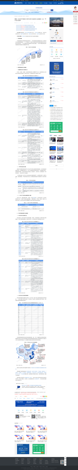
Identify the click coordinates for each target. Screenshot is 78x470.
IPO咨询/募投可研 (40, 372)
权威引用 (60, 135)
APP (65, 457)
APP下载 (55, 3)
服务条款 (43, 466)
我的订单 (59, 0)
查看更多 (56, 165)
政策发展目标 (28, 398)
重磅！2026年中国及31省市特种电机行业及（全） (19, 432)
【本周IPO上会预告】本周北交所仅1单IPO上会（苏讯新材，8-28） (59, 112)
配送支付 (28, 458)
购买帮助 (22, 458)
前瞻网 (15, 0)
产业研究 (36, 3)
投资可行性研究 (34, 371)
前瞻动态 (51, 135)
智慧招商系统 (29, 372)
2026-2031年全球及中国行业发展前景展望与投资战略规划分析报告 (26, 28)
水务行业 (32, 398)
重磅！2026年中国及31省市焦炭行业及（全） (19, 441)
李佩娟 (53, 87)
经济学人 (24, 16)
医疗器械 (32, 12)
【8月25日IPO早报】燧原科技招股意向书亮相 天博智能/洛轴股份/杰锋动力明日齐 (61, 110)
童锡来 (17, 22)
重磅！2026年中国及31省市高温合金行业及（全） (30, 441)
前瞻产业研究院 (20, 16)
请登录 (54, 0)
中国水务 (36, 32)
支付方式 (28, 460)
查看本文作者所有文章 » (53, 43)
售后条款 (34, 460)
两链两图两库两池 (36, 12)
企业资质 (22, 463)
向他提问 (53, 40)
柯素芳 (53, 92)
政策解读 (24, 398)
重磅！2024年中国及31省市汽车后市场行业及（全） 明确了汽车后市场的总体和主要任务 (30, 432)
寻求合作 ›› (45, 398)
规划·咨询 (41, 458)
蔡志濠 (53, 96)
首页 (26, 3)
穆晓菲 (53, 83)
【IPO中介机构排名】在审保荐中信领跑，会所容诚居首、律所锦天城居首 (60, 119)
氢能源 (29, 12)
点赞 (60, 38)
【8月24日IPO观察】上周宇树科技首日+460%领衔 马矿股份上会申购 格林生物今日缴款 (62, 107)
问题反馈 (47, 466)
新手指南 (16, 458)
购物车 (56, 0)
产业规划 (50, 3)
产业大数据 (46, 3)
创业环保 (38, 33)
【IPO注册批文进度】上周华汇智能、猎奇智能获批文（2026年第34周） (60, 113)
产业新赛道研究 (28, 371)
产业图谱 (19, 372)
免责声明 (40, 466)
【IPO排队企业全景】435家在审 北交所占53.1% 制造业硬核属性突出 (59, 116)
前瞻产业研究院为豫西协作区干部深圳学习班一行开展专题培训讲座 (60, 161)
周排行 (51, 105)
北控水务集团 (27, 32)
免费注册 (62, 0)
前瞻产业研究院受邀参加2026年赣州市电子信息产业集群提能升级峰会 (53, 152)
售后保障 (34, 458)
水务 (17, 398)
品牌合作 (37, 466)
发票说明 (28, 463)
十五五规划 (22, 373)
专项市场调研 (22, 0)
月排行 (55, 105)
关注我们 (65, 460)
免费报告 (41, 3)
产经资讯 (29, 3)
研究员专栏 (27, 16)
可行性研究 (18, 0)
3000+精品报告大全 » (50, 12)
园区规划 (43, 371)
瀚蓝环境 (22, 33)
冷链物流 (26, 12)
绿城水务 (30, 33)
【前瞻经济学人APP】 (28, 377)
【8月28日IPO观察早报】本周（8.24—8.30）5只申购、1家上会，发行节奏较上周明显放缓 (62, 118)
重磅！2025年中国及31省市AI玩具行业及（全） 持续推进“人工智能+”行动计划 (42, 441)
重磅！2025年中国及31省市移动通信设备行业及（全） (42, 432)
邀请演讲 (60, 40)
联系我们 (34, 466)
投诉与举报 (34, 463)
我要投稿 (25, 396)
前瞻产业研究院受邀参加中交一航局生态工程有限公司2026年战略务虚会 (60, 143)
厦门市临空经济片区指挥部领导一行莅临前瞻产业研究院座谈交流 (60, 152)
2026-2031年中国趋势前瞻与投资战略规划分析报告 (25, 26)
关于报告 (16, 463)
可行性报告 (46, 460)
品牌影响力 (55, 135)
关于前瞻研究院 (17, 460)
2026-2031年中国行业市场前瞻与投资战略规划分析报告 (25, 25)
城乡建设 (34, 197)
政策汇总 (21, 398)
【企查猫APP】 (37, 378)
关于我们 (31, 466)
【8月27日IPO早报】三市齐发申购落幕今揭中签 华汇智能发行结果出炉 (59, 115)
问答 (33, 3)
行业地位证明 (26, 0)
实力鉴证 (22, 460)
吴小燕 (53, 79)
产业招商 (40, 463)
